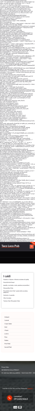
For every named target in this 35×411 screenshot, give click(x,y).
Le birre (6, 334)
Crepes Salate (8, 323)
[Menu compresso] (32, 246)
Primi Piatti (7, 343)
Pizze (5, 337)
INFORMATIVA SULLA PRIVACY (10, 370)
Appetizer (30, 388)
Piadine (6, 340)
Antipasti (6, 317)
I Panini (6, 330)
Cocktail (6, 320)
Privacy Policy (5, 367)
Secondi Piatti (8, 347)
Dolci (5, 327)
